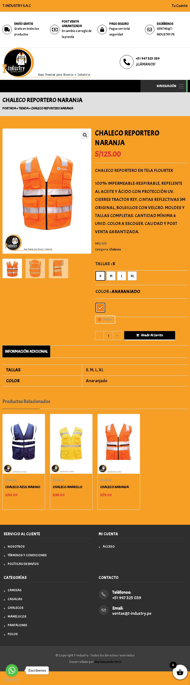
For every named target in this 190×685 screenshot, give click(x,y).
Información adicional (26, 351)
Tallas (102, 264)
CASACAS (15, 599)
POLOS (13, 634)
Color (102, 291)
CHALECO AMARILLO (67, 487)
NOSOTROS (16, 546)
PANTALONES (17, 625)
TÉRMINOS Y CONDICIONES (27, 555)
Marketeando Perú (108, 662)
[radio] (100, 276)
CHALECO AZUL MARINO (22, 487)
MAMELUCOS (17, 616)
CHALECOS (16, 608)
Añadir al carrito (152, 335)
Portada (9, 108)
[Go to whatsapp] (12, 670)
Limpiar (107, 319)
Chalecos (115, 249)
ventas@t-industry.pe (131, 613)
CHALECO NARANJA (114, 487)
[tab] (26, 351)
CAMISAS (15, 590)
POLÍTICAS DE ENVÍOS (23, 564)
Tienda (24, 108)
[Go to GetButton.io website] (12, 680)
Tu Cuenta (180, 5)
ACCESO (109, 546)
